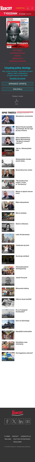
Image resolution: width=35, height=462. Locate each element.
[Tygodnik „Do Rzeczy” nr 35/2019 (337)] (17, 32)
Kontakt (15, 436)
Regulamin (18, 442)
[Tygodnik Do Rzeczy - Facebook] (7, 421)
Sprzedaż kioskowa (17, 61)
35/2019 (25, 14)
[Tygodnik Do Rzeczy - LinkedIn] (21, 421)
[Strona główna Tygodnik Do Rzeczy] (6, 8)
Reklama (8, 439)
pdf (16, 104)
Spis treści (17, 50)
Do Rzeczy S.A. (13, 446)
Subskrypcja (17, 58)
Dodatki (17, 56)
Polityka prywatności (21, 439)
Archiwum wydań (17, 53)
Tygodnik (11, 13)
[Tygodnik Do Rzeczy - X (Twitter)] (14, 421)
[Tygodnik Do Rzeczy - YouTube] (28, 421)
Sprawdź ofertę (17, 84)
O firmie (7, 436)
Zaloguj (17, 89)
